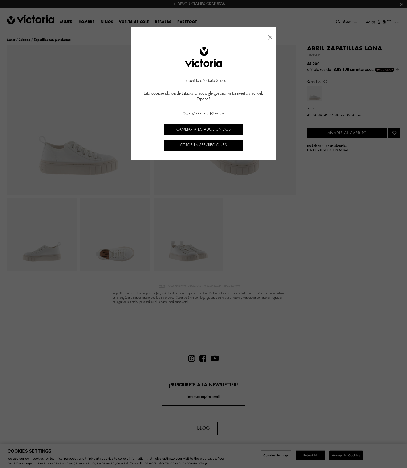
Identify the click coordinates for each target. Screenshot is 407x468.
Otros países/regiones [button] (203, 145)
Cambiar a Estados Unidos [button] (203, 129)
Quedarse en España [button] (203, 114)
